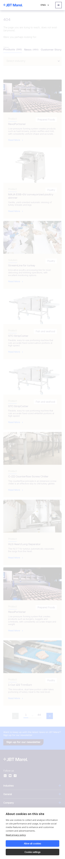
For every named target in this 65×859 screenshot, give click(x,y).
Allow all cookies (32, 843)
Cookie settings (32, 852)
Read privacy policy (16, 834)
